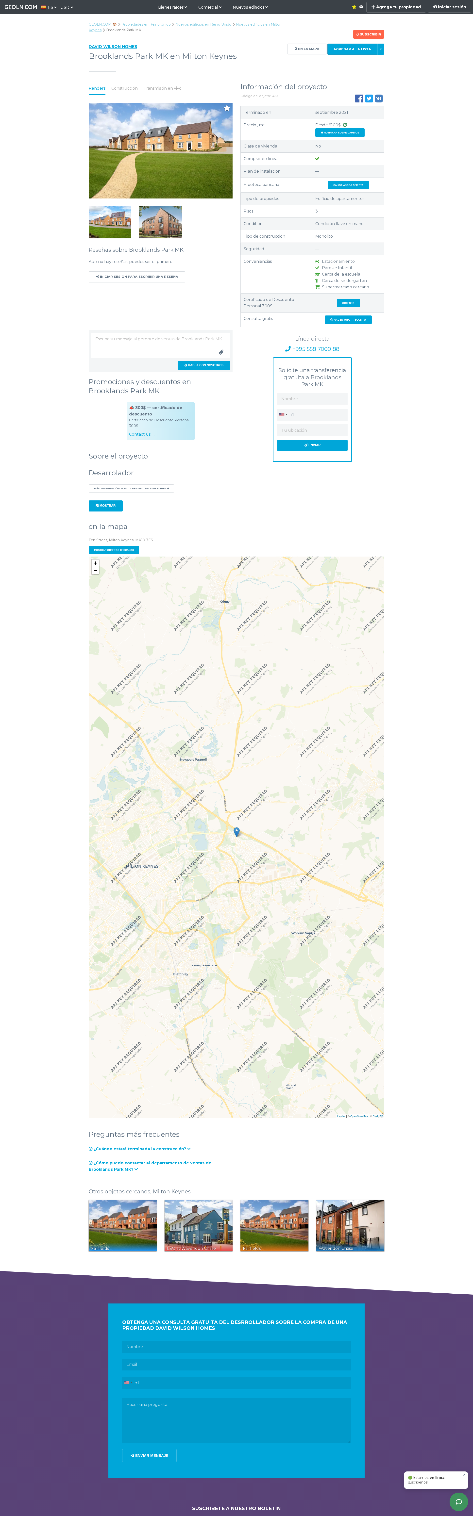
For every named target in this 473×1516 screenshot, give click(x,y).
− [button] (95, 570)
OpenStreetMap (359, 1116)
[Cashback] (345, 125)
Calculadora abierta (348, 185)
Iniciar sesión (451, 7)
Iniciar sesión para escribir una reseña (138, 277)
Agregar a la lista (352, 49)
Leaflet (341, 1116)
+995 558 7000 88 (315, 349)
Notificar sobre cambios (341, 132)
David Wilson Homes (113, 46)
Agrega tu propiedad (398, 7)
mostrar (107, 506)
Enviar (314, 445)
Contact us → (142, 434)
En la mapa (308, 49)
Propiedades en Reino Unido (146, 24)
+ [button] (95, 563)
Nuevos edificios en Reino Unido (203, 24)
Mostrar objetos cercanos (114, 550)
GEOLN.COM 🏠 (103, 24)
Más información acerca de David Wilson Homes (130, 488)
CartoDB (378, 1116)
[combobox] (283, 414)
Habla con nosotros (205, 365)
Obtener (348, 303)
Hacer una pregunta (349, 319)
